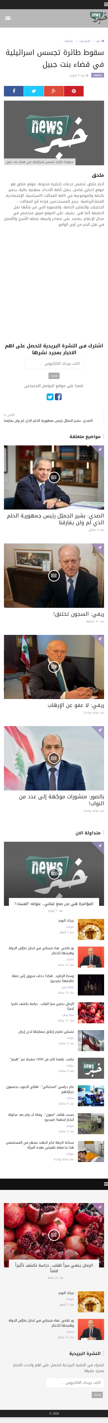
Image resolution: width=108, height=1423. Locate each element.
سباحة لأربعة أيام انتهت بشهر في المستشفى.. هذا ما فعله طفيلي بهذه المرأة (39, 1145)
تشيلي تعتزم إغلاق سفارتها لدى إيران (46, 1031)
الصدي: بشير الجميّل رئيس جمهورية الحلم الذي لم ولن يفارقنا (48, 420)
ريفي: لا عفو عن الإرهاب (76, 705)
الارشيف (84, 41)
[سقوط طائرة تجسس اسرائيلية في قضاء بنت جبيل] (54, 133)
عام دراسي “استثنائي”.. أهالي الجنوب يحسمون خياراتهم (40, 1089)
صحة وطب (68, 1015)
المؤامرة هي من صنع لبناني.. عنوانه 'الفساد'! (54, 903)
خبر (98, 41)
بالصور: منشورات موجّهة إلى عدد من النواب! (61, 800)
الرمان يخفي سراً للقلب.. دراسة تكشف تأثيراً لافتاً (42, 1006)
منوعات (70, 927)
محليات (68, 41)
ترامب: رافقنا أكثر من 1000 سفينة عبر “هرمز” (42, 1059)
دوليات (70, 1038)
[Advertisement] (54, 288)
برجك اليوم (66, 920)
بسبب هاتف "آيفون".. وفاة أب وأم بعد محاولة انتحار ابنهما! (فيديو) (41, 1117)
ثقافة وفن (68, 987)
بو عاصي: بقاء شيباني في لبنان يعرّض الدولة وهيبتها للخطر (41, 950)
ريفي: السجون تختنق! (78, 614)
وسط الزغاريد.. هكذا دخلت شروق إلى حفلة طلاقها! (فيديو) (43, 978)
